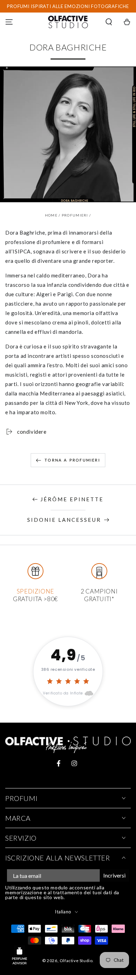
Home (51, 215)
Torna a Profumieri (72, 460)
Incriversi (114, 875)
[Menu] (9, 22)
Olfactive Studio (76, 960)
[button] (109, 22)
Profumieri (75, 215)
